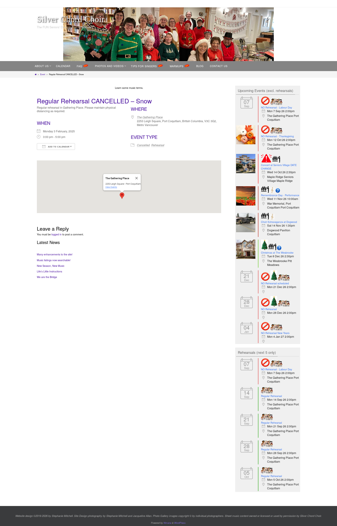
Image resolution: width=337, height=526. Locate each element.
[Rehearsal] (276, 104)
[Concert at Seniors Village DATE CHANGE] (246, 172)
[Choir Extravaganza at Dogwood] (246, 231)
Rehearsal (157, 145)
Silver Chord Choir (70, 19)
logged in (56, 234)
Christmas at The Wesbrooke (277, 252)
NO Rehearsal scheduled (275, 283)
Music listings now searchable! (54, 260)
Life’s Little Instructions (49, 271)
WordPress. (180, 522)
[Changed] (266, 161)
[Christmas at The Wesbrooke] (246, 258)
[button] (122, 195)
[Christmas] (264, 249)
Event (42, 74)
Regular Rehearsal (271, 396)
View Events (111, 187)
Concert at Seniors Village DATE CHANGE (279, 166)
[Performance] (276, 161)
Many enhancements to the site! (54, 254)
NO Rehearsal (269, 309)
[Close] (136, 178)
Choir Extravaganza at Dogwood (279, 222)
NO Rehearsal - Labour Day (276, 107)
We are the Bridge (47, 277)
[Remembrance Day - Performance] (246, 204)
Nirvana (167, 522)
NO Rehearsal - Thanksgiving (277, 136)
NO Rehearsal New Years (275, 333)
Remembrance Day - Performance (280, 195)
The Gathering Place (150, 117)
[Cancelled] (265, 104)
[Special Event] (272, 192)
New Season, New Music (50, 265)
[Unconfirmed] (278, 192)
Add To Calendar (58, 147)
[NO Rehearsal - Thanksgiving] (246, 143)
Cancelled (143, 145)
